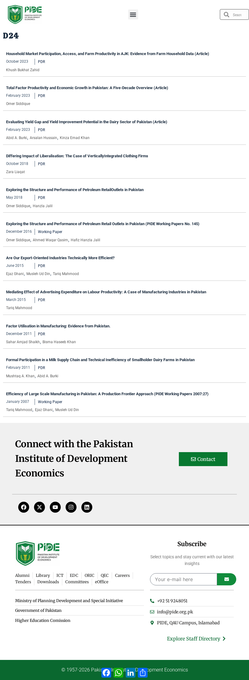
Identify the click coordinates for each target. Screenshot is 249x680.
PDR (41, 62)
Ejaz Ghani (15, 274)
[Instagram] (71, 507)
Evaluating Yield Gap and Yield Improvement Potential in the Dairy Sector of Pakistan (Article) (86, 122)
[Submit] (226, 579)
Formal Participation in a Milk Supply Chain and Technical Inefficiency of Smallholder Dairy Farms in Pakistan (100, 359)
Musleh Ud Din (38, 274)
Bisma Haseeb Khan (59, 342)
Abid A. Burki (16, 138)
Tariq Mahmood (66, 274)
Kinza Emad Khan (75, 138)
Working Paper (50, 232)
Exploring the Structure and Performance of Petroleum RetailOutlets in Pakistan (75, 189)
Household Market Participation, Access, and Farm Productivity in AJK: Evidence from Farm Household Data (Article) (107, 53)
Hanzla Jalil (43, 206)
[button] (133, 14)
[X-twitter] (39, 507)
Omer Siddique (18, 104)
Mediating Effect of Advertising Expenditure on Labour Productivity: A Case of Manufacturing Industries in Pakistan (106, 292)
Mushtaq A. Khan (20, 376)
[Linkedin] (86, 507)
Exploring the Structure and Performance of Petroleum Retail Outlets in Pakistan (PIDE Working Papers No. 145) (103, 223)
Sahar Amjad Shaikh (23, 342)
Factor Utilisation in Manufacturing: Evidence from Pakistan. (58, 326)
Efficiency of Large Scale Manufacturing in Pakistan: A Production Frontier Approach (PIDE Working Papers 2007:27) (107, 394)
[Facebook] (23, 507)
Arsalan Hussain (43, 138)
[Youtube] (55, 507)
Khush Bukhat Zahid (22, 70)
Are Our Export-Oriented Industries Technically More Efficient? (60, 258)
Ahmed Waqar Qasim (50, 240)
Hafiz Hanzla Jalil (85, 240)
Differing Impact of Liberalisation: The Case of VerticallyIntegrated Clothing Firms (77, 156)
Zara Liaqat (15, 172)
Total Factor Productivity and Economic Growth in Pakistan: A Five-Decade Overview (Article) (87, 87)
